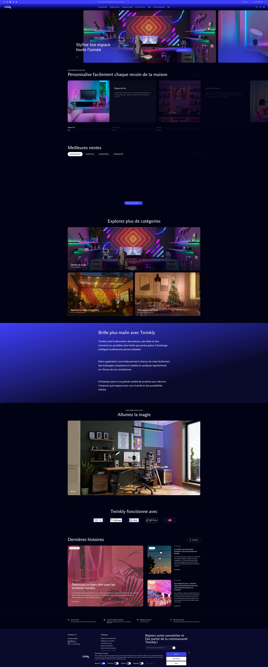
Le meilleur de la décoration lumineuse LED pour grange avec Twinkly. (185, 551)
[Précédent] (93, 2)
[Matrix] (218, 175)
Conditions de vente (106, 643)
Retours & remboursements (108, 648)
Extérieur (152, 548)
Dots (139, 194)
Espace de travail (115, 129)
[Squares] (117, 175)
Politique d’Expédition (107, 645)
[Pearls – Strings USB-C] (84, 175)
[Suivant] (128, 2)
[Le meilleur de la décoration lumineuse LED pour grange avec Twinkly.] (159, 560)
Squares (106, 194)
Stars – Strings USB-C (245, 194)
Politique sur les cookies (107, 641)
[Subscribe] (174, 647)
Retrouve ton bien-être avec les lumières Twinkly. (93, 586)
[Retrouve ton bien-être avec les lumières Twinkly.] (105, 576)
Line (172, 194)
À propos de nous (73, 638)
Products (152, 582)
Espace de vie (71, 129)
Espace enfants (159, 129)
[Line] (184, 175)
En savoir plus (75, 601)
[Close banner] (189, 652)
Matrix (207, 194)
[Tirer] (134, 458)
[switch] (117, 663)
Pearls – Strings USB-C (77, 194)
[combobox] (246, 2)
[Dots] (151, 175)
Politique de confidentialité (108, 638)
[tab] (75, 154)
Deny (176, 663)
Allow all (176, 654)
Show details (149, 663)
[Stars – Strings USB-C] (251, 175)
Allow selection (176, 658)
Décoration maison (74, 548)
